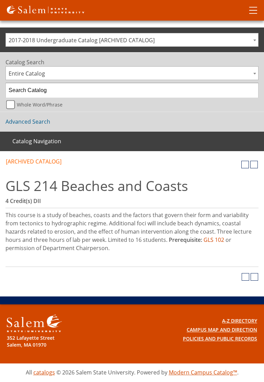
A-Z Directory (239, 320)
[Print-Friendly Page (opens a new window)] (245, 164)
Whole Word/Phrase (40, 104)
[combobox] (132, 40)
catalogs (44, 372)
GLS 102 (214, 240)
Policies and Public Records (220, 338)
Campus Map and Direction (222, 329)
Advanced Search (28, 121)
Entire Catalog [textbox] (27, 73)
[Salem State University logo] (45, 9)
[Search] (251, 90)
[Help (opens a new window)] (254, 164)
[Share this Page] (236, 164)
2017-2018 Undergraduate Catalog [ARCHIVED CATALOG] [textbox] (82, 40)
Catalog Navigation (36, 141)
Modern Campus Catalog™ (203, 372)
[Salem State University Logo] (34, 323)
